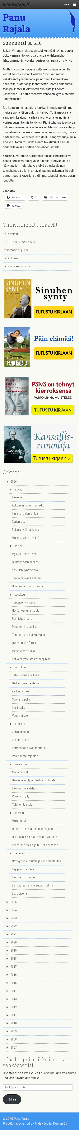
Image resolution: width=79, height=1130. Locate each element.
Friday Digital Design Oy (51, 1123)
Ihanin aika (18, 707)
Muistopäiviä (19, 821)
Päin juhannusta (22, 618)
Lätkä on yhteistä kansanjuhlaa (31, 659)
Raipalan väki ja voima (16, 266)
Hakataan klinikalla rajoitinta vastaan (34, 837)
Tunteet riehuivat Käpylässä (29, 635)
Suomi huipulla (21, 699)
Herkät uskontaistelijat (26, 683)
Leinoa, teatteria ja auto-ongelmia (32, 885)
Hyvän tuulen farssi (24, 643)
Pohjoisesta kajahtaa (25, 756)
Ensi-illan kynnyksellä (25, 570)
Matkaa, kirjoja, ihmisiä (26, 538)
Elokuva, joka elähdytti (25, 788)
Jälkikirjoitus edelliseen (26, 675)
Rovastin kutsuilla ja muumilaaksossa (35, 845)
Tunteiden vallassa (23, 602)
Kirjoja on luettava (23, 869)
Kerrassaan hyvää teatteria (29, 748)
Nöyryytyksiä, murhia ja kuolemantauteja (37, 861)
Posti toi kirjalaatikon (25, 627)
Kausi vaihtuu (11, 234)
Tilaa (12, 1099)
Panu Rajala (16, 23)
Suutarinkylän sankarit (26, 562)
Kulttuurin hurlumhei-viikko (19, 242)
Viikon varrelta (21, 796)
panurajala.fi (16, 4)
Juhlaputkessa (21, 732)
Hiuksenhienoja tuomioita (27, 586)
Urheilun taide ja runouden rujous (32, 829)
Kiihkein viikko (20, 691)
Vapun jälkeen (20, 715)
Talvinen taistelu (22, 804)
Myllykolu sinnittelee (24, 554)
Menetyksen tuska (23, 651)
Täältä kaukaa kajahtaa (26, 578)
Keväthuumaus (21, 740)
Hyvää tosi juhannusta (26, 610)
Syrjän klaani (10, 258)
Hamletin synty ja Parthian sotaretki (34, 780)
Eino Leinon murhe (23, 877)
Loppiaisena (19, 893)
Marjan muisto (21, 772)
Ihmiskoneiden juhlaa (16, 250)
